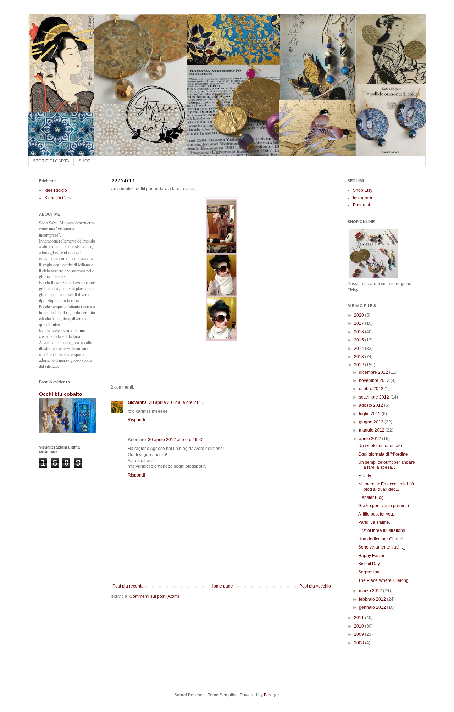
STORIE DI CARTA (51, 160)
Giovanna (137, 402)
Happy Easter (371, 555)
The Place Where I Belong (383, 580)
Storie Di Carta (58, 197)
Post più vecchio (315, 586)
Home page (221, 586)
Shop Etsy (362, 190)
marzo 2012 (371, 590)
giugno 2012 (371, 421)
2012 (359, 364)
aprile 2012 (370, 438)
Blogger (271, 694)
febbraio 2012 (373, 599)
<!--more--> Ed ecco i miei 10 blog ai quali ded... (386, 486)
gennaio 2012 (373, 607)
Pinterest (361, 204)
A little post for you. (376, 514)
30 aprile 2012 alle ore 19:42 (176, 439)
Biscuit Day (369, 563)
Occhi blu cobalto (60, 394)
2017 (359, 323)
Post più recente (128, 586)
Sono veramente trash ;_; (382, 547)
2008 (359, 642)
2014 (359, 348)
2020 (359, 315)
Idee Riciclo (55, 190)
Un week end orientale (380, 445)
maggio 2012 (372, 430)
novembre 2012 (375, 380)
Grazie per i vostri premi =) (383, 505)
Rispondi (136, 419)
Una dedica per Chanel (380, 538)
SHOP (84, 160)
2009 (359, 634)
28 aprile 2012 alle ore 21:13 (177, 402)
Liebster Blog (371, 497)
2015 (359, 340)
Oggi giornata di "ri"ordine (383, 454)
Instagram (362, 197)
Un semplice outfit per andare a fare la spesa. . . (386, 465)
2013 (359, 356)
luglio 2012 (370, 413)
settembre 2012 (374, 397)
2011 (359, 617)
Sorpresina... (370, 571)
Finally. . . (367, 475)
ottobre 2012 (371, 388)
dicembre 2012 (374, 372)
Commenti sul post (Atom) (154, 596)
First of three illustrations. (382, 530)
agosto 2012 (371, 405)
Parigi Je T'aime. (374, 522)
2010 (359, 626)
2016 (359, 331)
